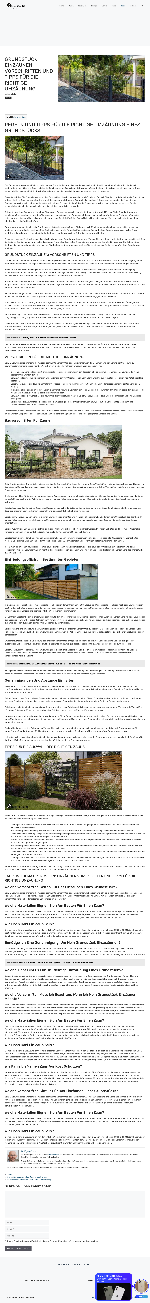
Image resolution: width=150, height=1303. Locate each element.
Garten (104, 6)
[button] (142, 5)
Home (61, 6)
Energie (94, 6)
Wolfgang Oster (10, 94)
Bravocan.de (54, 1155)
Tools (123, 6)
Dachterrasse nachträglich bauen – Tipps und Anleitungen (29, 1180)
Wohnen (133, 6)
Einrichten (82, 6)
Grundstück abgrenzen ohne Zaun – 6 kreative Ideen (27, 1177)
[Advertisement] (75, 29)
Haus (114, 6)
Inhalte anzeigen (19, 117)
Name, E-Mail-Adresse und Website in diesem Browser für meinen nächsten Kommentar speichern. (53, 1241)
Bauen (71, 6)
